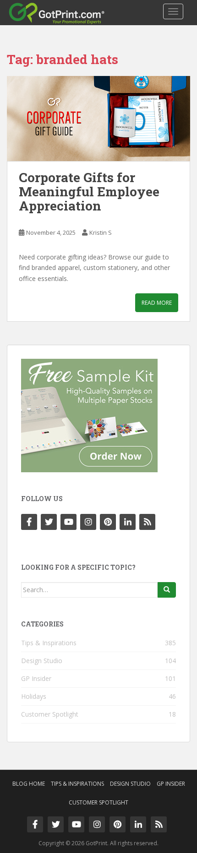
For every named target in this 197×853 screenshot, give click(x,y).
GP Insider (36, 678)
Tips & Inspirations (49, 642)
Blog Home (28, 784)
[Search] (167, 590)
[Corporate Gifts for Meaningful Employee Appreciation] (98, 119)
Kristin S (100, 232)
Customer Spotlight (49, 714)
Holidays (33, 696)
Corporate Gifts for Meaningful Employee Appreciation (89, 191)
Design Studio (41, 660)
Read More (157, 303)
